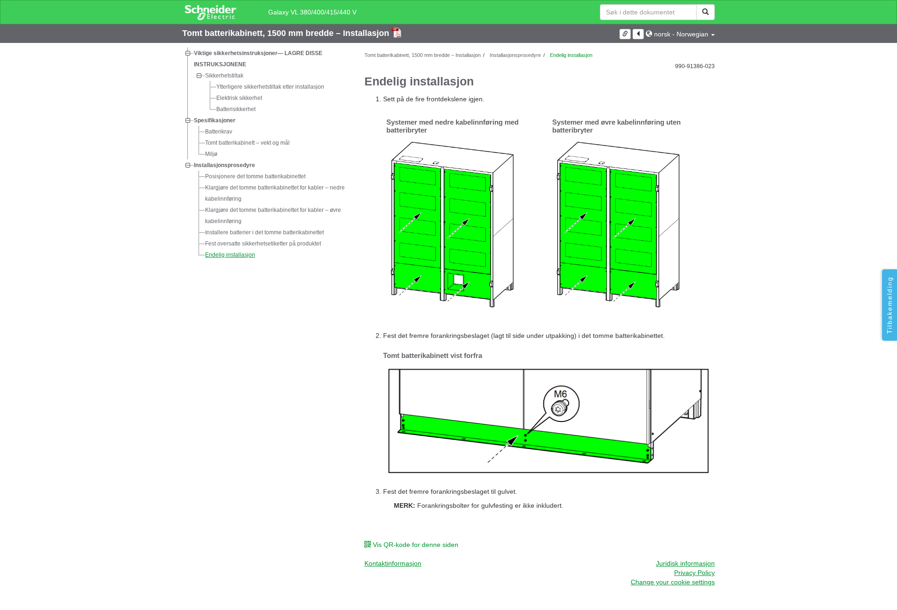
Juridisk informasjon (685, 563)
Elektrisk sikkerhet (239, 98)
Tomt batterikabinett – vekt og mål (247, 143)
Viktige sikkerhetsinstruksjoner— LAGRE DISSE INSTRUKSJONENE (258, 59)
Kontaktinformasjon (392, 563)
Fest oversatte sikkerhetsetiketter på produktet (263, 243)
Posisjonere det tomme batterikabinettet (255, 176)
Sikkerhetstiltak (224, 75)
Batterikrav (218, 131)
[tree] (266, 154)
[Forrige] (638, 34)
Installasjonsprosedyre (224, 165)
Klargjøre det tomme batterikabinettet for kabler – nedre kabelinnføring (275, 193)
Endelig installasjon (230, 255)
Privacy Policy (694, 572)
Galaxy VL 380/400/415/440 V (312, 12)
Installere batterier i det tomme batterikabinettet (264, 232)
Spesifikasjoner (214, 120)
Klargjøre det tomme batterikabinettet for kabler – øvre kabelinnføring (273, 215)
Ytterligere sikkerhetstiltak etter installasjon (270, 87)
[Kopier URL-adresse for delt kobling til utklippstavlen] (625, 34)
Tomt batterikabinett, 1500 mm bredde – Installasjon (287, 33)
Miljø (211, 154)
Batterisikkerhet (236, 109)
